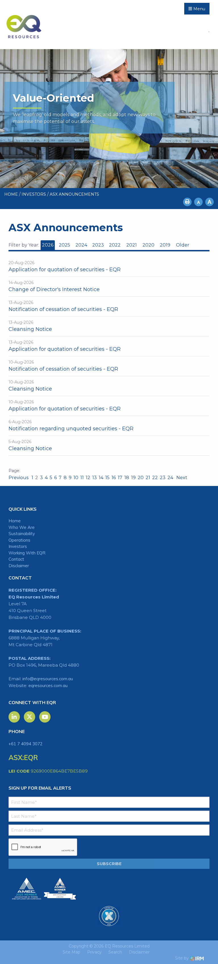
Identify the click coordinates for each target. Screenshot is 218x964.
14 (101, 477)
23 (162, 477)
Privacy (94, 952)
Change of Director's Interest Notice (54, 289)
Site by (182, 958)
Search (115, 952)
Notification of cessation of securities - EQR (63, 309)
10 (76, 477)
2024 (81, 245)
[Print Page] (187, 202)
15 (107, 477)
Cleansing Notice (30, 329)
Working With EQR (27, 553)
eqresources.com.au (48, 685)
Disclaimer (19, 565)
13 (94, 477)
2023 (98, 245)
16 (114, 477)
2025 (64, 245)
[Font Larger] (209, 202)
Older (182, 245)
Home (15, 520)
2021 (131, 245)
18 (126, 477)
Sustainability (22, 533)
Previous (19, 477)
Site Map (71, 952)
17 (120, 477)
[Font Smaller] (198, 202)
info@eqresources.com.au (47, 678)
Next (181, 477)
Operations (19, 540)
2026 (47, 245)
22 (155, 477)
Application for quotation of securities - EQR (65, 269)
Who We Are (22, 527)
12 (88, 477)
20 (141, 477)
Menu (198, 8)
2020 (148, 245)
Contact (16, 559)
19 (133, 477)
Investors (18, 546)
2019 (165, 245)
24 (170, 477)
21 (148, 477)
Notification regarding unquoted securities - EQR (71, 428)
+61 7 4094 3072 (26, 743)
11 (82, 477)
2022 (115, 245)
